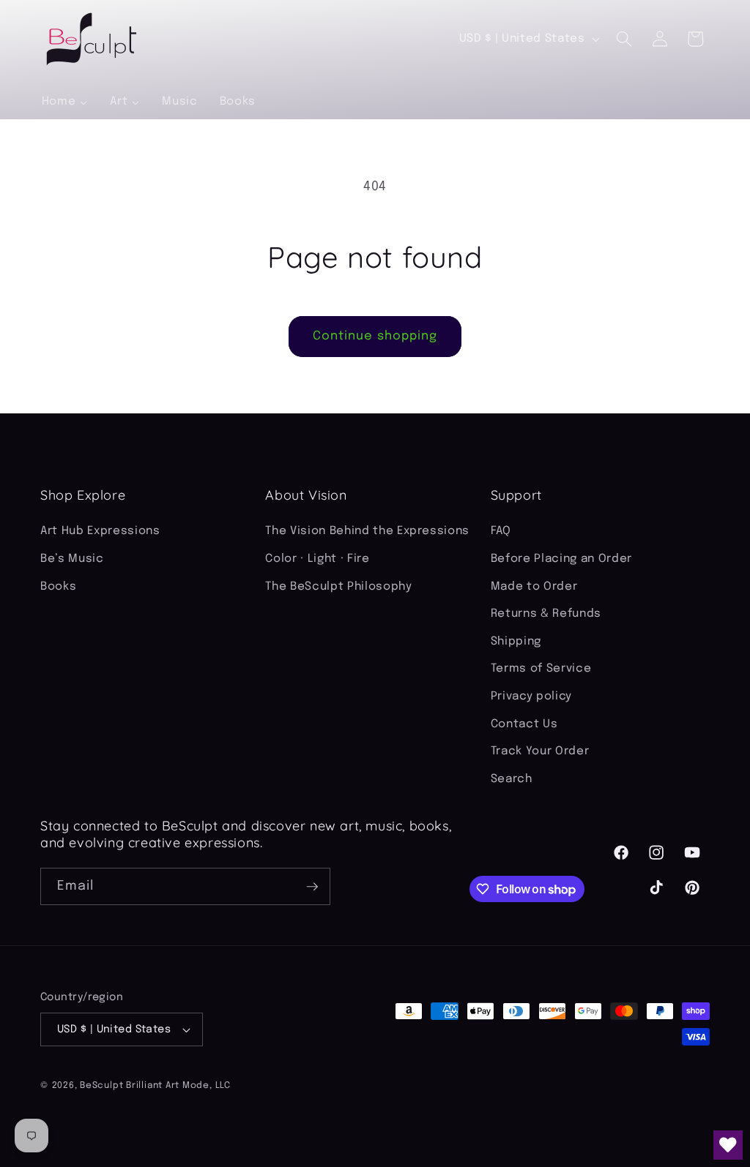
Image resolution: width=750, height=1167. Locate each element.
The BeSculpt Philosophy (338, 587)
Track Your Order (540, 751)
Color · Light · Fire (317, 559)
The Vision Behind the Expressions (367, 531)
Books (58, 587)
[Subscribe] (312, 887)
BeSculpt (101, 1085)
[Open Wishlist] (728, 1145)
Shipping (516, 642)
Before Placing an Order (561, 559)
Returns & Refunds (546, 614)
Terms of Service (541, 669)
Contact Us (524, 724)
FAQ (501, 531)
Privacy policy (531, 696)
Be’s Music (72, 559)
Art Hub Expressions (100, 531)
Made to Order (534, 587)
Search (511, 779)
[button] (624, 38)
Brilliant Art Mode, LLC (178, 1085)
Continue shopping (375, 336)
